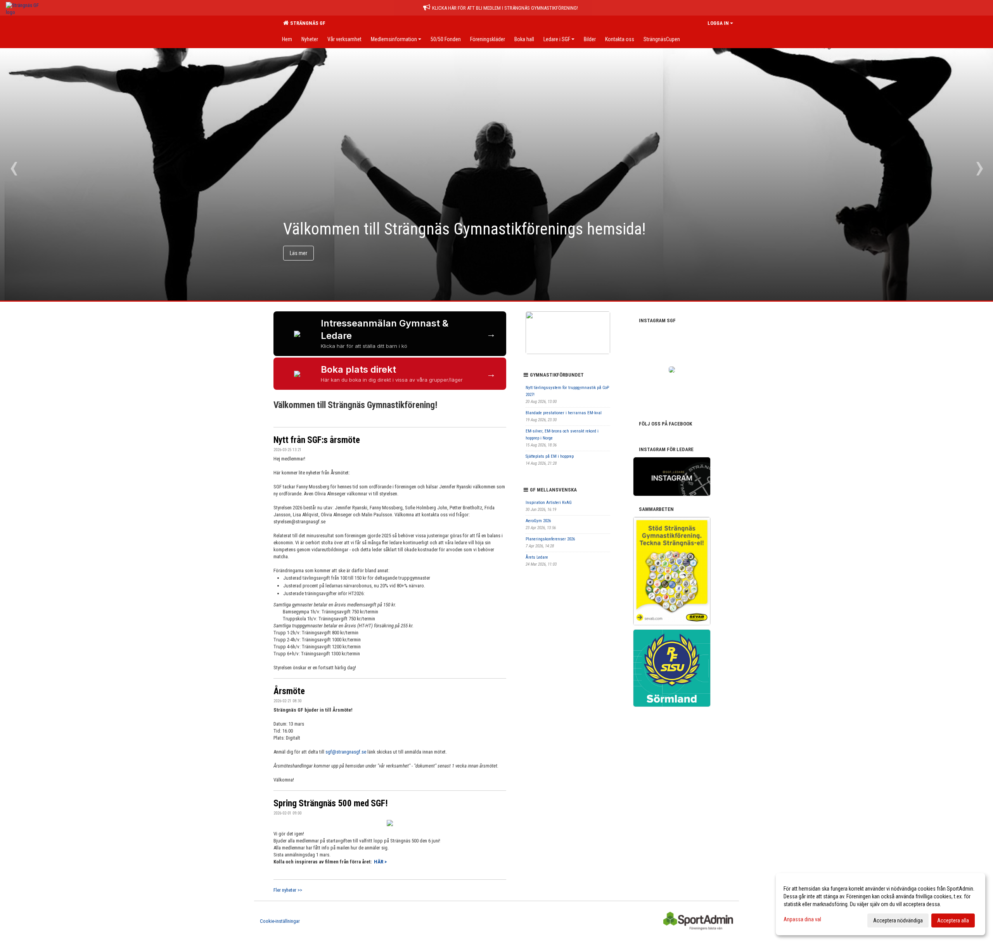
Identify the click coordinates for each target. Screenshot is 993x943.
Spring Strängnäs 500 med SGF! (330, 803)
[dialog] (880, 904)
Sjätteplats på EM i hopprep (550, 456)
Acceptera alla (953, 920)
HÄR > (380, 862)
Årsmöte (289, 691)
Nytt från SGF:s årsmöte (316, 440)
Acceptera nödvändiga (898, 920)
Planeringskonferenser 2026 (550, 539)
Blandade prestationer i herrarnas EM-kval (564, 412)
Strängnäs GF (306, 23)
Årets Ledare (537, 557)
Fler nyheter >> (287, 890)
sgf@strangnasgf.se (345, 752)
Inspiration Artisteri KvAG (549, 502)
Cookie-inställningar (280, 921)
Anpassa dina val (802, 919)
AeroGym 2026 (538, 520)
